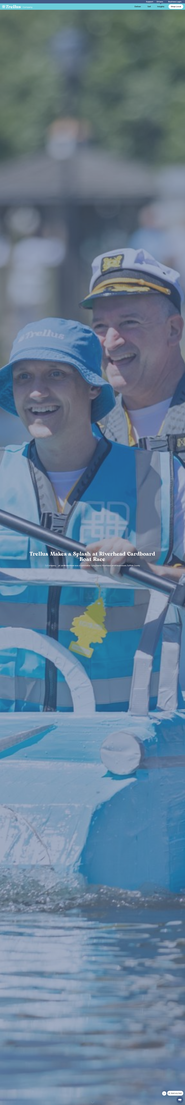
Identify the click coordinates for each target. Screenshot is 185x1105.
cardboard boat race (69, 566)
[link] (167, 7)
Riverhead (106, 566)
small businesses (119, 566)
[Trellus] (17, 6)
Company (51, 566)
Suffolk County (133, 566)
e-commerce (84, 566)
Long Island (96, 566)
